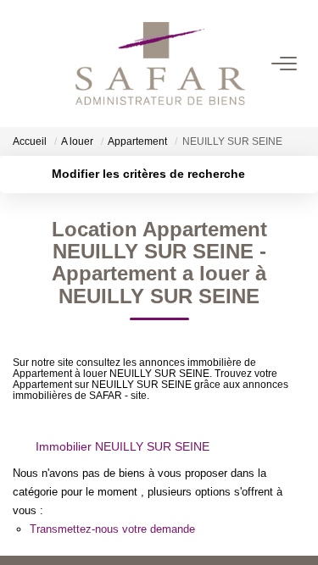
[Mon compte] (23, 63)
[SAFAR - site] (160, 63)
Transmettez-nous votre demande (112, 529)
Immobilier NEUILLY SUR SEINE (122, 446)
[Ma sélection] (43, 63)
